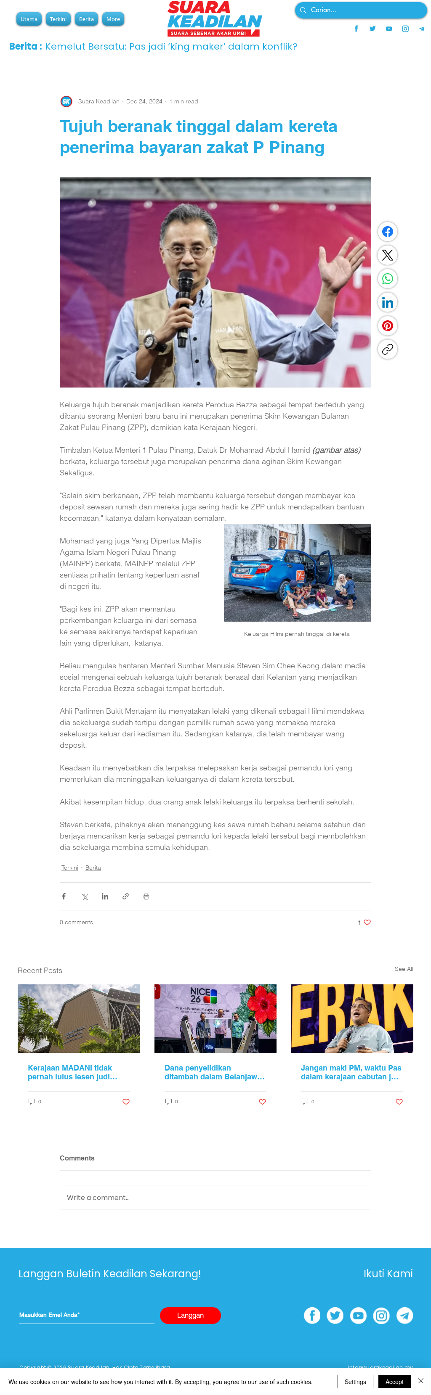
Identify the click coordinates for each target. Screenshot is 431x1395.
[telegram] (422, 29)
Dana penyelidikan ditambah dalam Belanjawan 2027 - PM (215, 1072)
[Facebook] (387, 231)
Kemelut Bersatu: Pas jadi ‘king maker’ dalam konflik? (171, 46)
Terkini (69, 867)
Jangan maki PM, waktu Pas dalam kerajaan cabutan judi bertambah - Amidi (351, 1072)
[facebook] (356, 29)
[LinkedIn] (387, 302)
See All (404, 969)
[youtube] (389, 29)
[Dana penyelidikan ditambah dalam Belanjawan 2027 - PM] (215, 1018)
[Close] (421, 1381)
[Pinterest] (387, 325)
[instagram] (405, 29)
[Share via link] (126, 896)
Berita (93, 867)
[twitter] (372, 29)
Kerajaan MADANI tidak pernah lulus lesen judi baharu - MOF (70, 1072)
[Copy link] (387, 349)
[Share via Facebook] (64, 896)
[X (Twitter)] (388, 255)
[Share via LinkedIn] (105, 896)
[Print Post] (146, 896)
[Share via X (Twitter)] (84, 896)
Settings (355, 1381)
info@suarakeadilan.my (380, 1367)
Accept (395, 1381)
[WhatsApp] (387, 278)
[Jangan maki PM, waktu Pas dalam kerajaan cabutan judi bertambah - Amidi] (352, 1018)
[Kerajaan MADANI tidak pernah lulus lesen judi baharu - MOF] (79, 1018)
